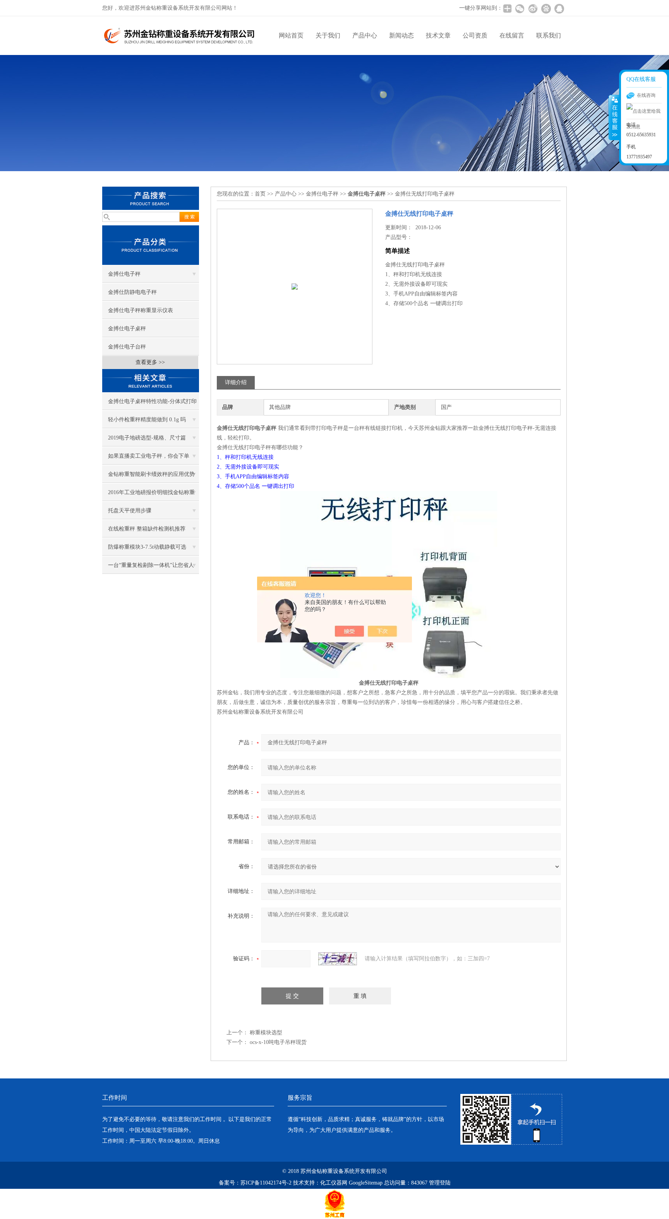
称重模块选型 (266, 1032)
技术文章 (438, 35)
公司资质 (475, 35)
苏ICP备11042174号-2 (266, 1183)
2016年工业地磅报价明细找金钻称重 (151, 492)
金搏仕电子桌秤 (127, 328)
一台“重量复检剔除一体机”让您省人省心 (151, 568)
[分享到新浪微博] (532, 8)
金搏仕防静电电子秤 (132, 292)
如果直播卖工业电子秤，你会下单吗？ (148, 459)
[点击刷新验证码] (337, 958)
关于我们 (328, 35)
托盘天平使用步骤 (129, 510)
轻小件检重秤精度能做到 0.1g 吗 (147, 419)
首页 (260, 194)
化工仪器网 (333, 1183)
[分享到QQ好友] (559, 8)
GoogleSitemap (366, 1183)
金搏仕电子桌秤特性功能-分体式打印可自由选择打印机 (152, 404)
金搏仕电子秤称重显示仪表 (140, 310)
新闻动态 (401, 35)
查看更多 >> (150, 362)
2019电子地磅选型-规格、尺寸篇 (147, 438)
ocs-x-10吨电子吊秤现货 (278, 1042)
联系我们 (548, 35)
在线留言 (511, 35)
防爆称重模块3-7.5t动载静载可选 (147, 547)
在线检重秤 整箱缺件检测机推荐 (146, 529)
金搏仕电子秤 (124, 274)
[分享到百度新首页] (545, 8)
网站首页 (291, 35)
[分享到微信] (519, 8)
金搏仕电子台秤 (127, 347)
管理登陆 (440, 1183)
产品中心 (364, 35)
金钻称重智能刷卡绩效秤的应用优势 (151, 474)
